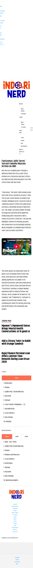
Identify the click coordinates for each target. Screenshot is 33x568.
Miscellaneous (15, 528)
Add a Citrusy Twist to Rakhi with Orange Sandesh (16, 342)
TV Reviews (15, 508)
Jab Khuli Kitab (9, 408)
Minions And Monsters (12, 454)
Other (15, 519)
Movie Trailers (15, 513)
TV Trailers (15, 515)
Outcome (8, 395)
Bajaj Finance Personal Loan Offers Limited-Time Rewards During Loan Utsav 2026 (16, 357)
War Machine (9, 476)
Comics (15, 517)
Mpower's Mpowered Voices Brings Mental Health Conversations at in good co (16, 328)
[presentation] (16, 377)
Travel (15, 521)
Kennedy (8, 421)
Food (15, 525)
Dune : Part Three (10, 441)
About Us (15, 530)
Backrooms (8, 383)
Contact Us (15, 532)
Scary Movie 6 (9, 413)
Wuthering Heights (12, 480)
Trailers (15, 511)
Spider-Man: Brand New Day (14, 446)
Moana (7, 387)
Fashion (15, 523)
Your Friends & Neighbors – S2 (15, 404)
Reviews (15, 504)
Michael (7, 400)
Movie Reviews (15, 506)
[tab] (16, 377)
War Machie (9, 417)
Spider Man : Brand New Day (14, 391)
